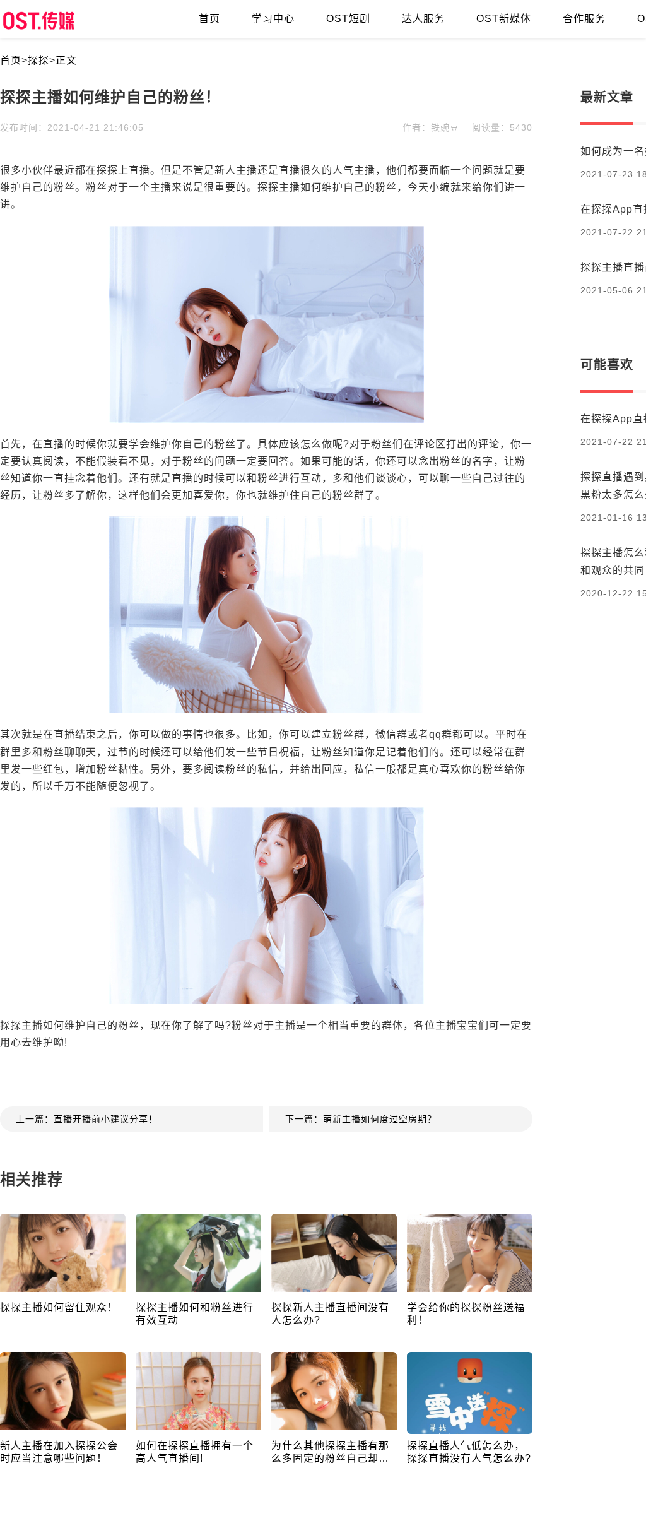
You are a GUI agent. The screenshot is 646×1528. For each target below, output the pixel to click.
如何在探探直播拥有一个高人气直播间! (195, 1452)
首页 (209, 18)
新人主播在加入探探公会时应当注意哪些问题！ (59, 1452)
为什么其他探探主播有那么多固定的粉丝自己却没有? (330, 1452)
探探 (38, 60)
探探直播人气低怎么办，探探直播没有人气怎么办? (469, 1452)
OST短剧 (348, 18)
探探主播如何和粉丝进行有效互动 (195, 1313)
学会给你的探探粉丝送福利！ (466, 1313)
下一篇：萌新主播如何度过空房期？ (361, 1119)
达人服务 (423, 18)
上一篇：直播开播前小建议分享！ (87, 1119)
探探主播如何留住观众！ (59, 1307)
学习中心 (273, 18)
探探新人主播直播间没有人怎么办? (330, 1313)
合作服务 (584, 18)
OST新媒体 (503, 18)
